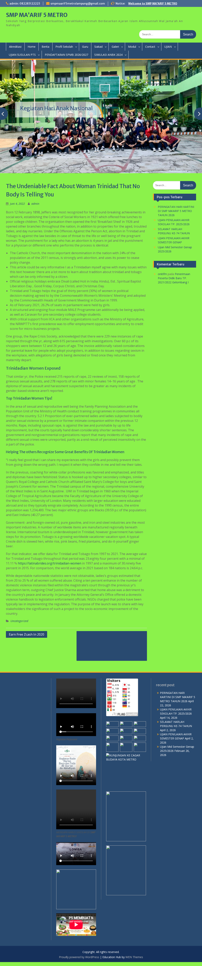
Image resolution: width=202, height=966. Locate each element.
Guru (85, 46)
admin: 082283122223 (24, 3)
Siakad (98, 46)
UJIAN (168, 46)
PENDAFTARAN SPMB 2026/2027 (66, 55)
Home (32, 46)
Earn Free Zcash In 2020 (26, 634)
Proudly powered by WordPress (79, 957)
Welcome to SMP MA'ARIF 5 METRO (152, 3)
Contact (150, 46)
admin (35, 203)
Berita (45, 46)
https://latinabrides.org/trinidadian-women (49, 563)
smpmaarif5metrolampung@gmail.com (77, 3)
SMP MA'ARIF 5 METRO (36, 15)
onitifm (162, 274)
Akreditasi (15, 46)
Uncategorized (19, 621)
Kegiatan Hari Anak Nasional (56, 108)
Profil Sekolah (64, 46)
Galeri (115, 46)
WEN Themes (134, 957)
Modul (132, 46)
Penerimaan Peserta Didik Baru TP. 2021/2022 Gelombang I (174, 278)
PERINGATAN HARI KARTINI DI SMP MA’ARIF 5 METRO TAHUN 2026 (176, 211)
